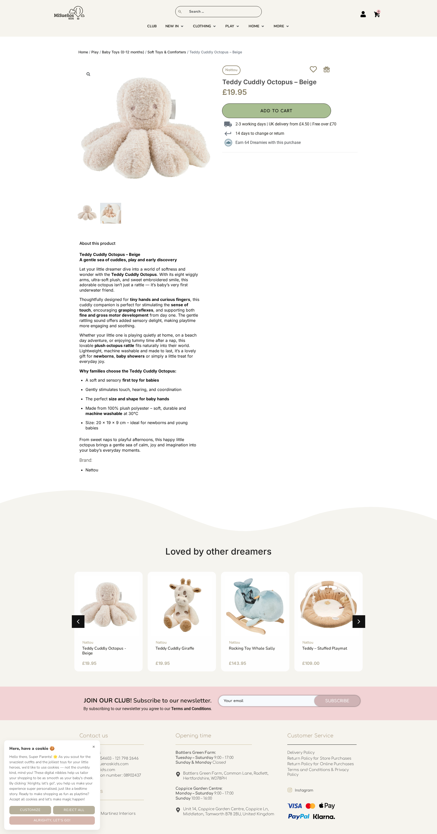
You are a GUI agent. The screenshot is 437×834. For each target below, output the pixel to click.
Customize (30, 810)
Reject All (74, 810)
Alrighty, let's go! (52, 820)
